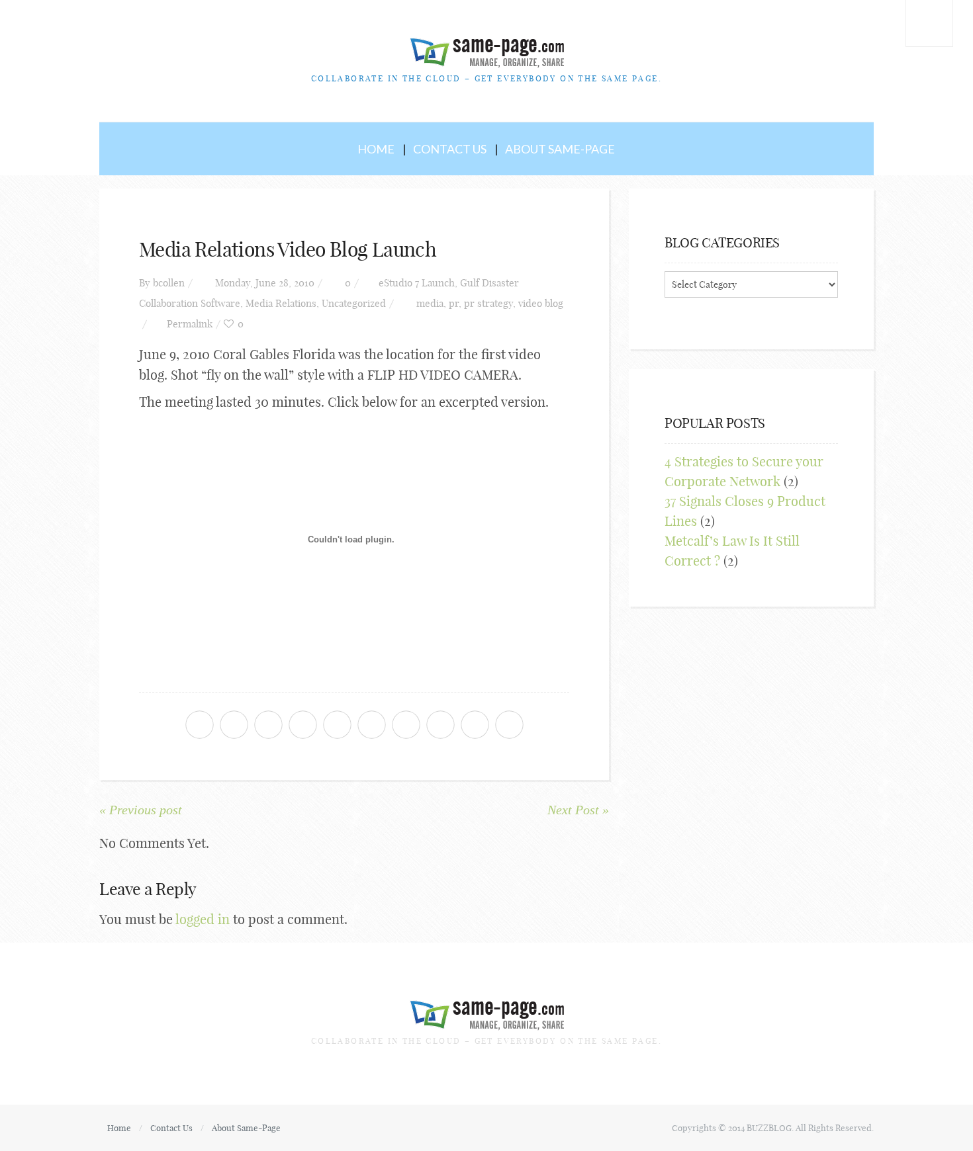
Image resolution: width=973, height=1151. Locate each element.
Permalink (189, 324)
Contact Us (449, 149)
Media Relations (281, 303)
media (429, 303)
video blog (540, 303)
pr (454, 303)
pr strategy (488, 303)
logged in (202, 919)
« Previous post (140, 809)
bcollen (169, 283)
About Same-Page (560, 149)
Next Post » (578, 809)
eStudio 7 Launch (417, 283)
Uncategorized (354, 303)
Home (375, 149)
